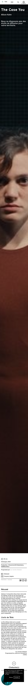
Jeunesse (9, 579)
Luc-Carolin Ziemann (16, 570)
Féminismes (4, 579)
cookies (7, 672)
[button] (18, 2)
